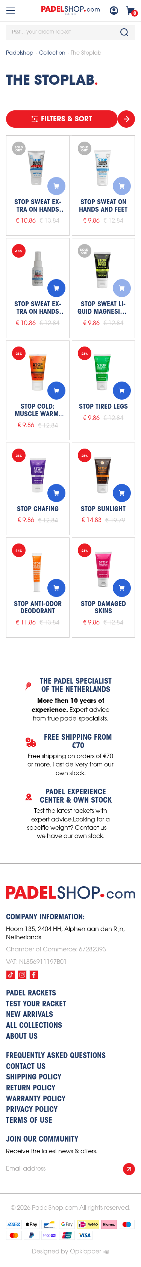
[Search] (124, 32)
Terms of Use (29, 1120)
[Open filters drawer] (126, 119)
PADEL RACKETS (31, 993)
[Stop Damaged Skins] (103, 569)
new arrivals (29, 1015)
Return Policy (30, 1088)
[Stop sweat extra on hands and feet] (38, 167)
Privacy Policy (32, 1110)
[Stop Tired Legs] (103, 372)
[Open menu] (10, 10)
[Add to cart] (56, 186)
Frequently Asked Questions (56, 1056)
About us (22, 1036)
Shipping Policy (33, 1077)
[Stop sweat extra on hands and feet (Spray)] (38, 270)
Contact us (25, 1067)
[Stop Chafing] (38, 474)
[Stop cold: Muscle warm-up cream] (38, 372)
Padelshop (19, 53)
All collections (34, 1026)
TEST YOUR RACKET (36, 1004)
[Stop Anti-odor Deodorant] (38, 569)
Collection (52, 53)
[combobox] (70, 32)
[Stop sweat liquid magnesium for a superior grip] (103, 270)
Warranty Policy (35, 1099)
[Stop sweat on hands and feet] (103, 167)
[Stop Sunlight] (103, 474)
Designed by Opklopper (66, 1252)
